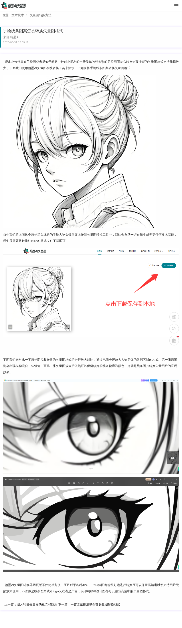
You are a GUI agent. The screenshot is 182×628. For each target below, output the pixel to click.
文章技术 (18, 15)
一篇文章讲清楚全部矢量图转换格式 (95, 604)
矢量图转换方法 (40, 15)
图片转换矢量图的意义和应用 (37, 604)
